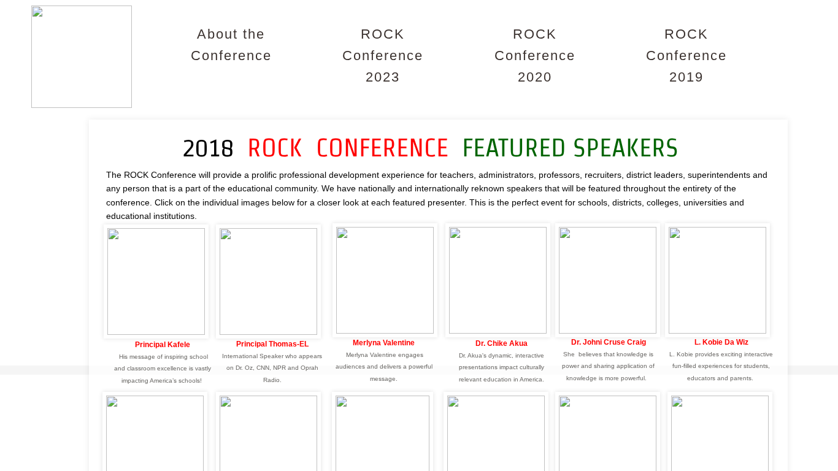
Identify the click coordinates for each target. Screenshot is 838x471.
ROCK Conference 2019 (686, 55)
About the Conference (231, 44)
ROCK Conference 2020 (534, 55)
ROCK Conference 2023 (382, 55)
